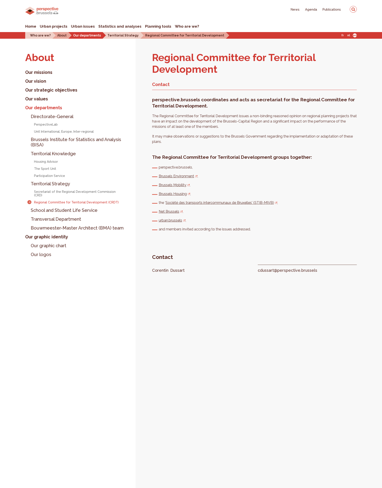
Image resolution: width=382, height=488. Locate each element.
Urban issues (83, 26)
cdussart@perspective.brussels (287, 270)
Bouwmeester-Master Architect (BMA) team (77, 228)
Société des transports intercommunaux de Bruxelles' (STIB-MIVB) (220, 203)
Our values (36, 98)
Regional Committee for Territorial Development (184, 35)
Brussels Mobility (172, 185)
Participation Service (49, 176)
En (355, 35)
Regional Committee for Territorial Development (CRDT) (76, 202)
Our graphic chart (48, 245)
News (295, 9)
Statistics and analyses (119, 26)
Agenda (311, 9)
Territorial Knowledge (53, 153)
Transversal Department (56, 219)
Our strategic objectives (51, 90)
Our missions (38, 72)
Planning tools (158, 26)
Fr (342, 35)
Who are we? (187, 26)
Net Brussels (169, 211)
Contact (161, 84)
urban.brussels (170, 220)
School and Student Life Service (64, 210)
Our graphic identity (46, 236)
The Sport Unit (45, 168)
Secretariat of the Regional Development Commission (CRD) (75, 193)
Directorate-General (52, 116)
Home (30, 26)
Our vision (35, 81)
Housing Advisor (46, 161)
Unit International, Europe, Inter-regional (64, 131)
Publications (332, 9)
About (62, 35)
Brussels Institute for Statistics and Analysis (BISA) (76, 142)
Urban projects (53, 26)
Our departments (87, 35)
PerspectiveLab (46, 124)
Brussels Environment (176, 176)
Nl (348, 35)
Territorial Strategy (123, 35)
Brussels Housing (173, 194)
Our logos (41, 254)
